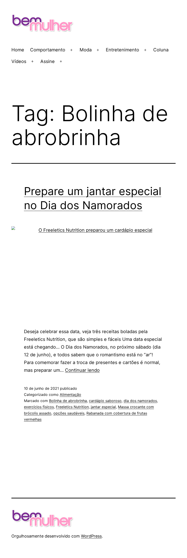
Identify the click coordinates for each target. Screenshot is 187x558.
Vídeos (18, 61)
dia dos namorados (140, 400)
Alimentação (70, 394)
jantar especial (103, 407)
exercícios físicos (39, 407)
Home (17, 50)
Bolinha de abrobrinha (68, 400)
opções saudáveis (68, 413)
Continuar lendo (82, 370)
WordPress (91, 536)
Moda (86, 50)
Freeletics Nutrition (72, 407)
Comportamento (47, 50)
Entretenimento (122, 50)
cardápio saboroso (105, 400)
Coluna (161, 50)
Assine (47, 61)
